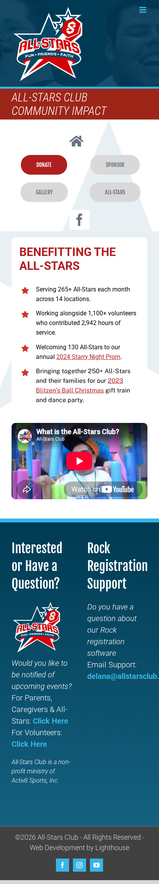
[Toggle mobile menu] (143, 10)
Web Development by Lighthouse (79, 848)
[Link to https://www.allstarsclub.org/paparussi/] (76, 141)
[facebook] (79, 220)
